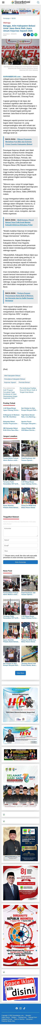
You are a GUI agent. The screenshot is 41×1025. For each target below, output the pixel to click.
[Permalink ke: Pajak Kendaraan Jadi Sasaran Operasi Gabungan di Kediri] (29, 448)
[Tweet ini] (28, 34)
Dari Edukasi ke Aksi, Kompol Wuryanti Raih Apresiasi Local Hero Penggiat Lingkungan (28, 409)
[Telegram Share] (32, 34)
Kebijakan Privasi (7, 1019)
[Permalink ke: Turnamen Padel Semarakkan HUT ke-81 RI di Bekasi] (11, 472)
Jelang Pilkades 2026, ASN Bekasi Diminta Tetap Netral (28, 429)
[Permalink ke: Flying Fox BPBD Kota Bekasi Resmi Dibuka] (29, 495)
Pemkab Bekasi (24, 382)
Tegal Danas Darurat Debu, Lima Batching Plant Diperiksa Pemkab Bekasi (29, 416)
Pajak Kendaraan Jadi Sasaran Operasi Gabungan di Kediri (28, 459)
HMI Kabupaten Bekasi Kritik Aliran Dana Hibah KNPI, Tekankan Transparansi (11, 429)
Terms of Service (19, 1019)
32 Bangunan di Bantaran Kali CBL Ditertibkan (11, 416)
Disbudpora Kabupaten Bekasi (14, 379)
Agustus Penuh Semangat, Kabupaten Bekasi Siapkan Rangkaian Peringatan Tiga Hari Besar (28, 423)
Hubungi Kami (32, 1017)
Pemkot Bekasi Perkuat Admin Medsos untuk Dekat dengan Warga (10, 459)
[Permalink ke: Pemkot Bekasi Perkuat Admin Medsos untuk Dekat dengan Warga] (11, 448)
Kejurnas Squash (10, 382)
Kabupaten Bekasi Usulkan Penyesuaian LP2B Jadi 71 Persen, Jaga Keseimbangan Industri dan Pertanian (10, 423)
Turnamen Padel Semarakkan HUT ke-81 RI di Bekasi (10, 483)
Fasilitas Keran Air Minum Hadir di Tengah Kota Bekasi (28, 390)
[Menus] (3, 2)
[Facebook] (16, 1008)
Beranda (28, 1015)
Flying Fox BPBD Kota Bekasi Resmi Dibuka (28, 506)
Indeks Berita (6, 1017)
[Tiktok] (24, 1008)
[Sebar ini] (24, 34)
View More (20, 673)
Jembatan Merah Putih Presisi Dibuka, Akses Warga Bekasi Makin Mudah (28, 664)
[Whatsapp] (35, 34)
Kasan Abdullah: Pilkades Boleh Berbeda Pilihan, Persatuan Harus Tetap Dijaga (11, 507)
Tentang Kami (22, 1017)
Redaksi (13, 1017)
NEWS (5, 35)
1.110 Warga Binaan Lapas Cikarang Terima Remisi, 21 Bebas (10, 409)
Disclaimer (29, 1019)
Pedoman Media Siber (8, 1021)
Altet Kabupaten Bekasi (12, 375)
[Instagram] (20, 1008)
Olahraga (6, 23)
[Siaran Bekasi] (20, 2)
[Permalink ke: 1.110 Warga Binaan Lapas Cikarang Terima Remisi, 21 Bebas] (29, 472)
